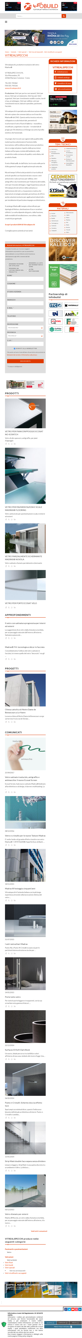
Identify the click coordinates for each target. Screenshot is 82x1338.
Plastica (68, 220)
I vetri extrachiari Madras (16, 944)
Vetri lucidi (9, 1265)
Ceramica (53, 228)
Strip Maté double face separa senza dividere (25, 1161)
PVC (67, 222)
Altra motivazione (34, 270)
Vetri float (9, 1262)
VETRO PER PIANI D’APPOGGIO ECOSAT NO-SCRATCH (24, 433)
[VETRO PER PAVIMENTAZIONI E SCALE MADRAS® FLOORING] (25, 476)
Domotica (53, 158)
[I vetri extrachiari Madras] (25, 920)
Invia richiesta (25, 361)
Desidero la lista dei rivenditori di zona (36, 264)
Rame (67, 225)
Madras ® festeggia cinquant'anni (20, 888)
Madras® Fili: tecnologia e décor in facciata (24, 647)
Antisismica (54, 149)
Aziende (13, 52)
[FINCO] (72, 321)
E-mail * (10, 308)
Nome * (10, 275)
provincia (11, 332)
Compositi (53, 230)
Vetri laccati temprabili (36, 52)
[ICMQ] (56, 321)
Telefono (11, 316)
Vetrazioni (9, 1257)
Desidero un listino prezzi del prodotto (16, 270)
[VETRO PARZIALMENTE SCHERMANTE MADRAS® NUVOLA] (25, 538)
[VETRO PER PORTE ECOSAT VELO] (25, 585)
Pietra (67, 217)
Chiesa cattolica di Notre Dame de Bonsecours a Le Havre (20, 711)
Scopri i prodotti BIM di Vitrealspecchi (20, 225)
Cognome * (11, 283)
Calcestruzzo (54, 220)
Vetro (9, 1252)
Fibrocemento (69, 212)
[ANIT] (72, 313)
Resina (68, 227)
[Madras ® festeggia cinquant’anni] (25, 865)
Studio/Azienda (14, 292)
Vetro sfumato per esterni (16, 1214)
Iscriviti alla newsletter (26, 348)
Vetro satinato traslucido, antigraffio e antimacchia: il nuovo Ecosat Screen (22, 778)
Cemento (53, 225)
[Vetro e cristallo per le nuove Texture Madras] (25, 812)
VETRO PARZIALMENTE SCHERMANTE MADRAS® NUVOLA (23, 558)
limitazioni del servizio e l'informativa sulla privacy (22, 355)
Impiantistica (54, 164)
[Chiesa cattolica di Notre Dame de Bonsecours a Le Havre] (25, 690)
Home (7, 52)
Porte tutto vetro (13, 997)
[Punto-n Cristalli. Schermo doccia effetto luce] (25, 1079)
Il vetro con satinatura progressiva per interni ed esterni (25, 624)
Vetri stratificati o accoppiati (53, 52)
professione (12, 324)
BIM (52, 155)
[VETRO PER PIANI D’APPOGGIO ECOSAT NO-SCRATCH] (25, 413)
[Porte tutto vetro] (25, 973)
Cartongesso (54, 223)
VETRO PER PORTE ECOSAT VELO (21, 603)
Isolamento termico (71, 148)
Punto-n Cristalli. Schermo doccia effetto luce (23, 1104)
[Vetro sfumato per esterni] (25, 1191)
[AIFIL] (72, 329)
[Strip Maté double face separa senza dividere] (25, 1138)
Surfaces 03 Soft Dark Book (17, 1050)
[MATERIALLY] (72, 305)
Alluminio (53, 215)
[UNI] (56, 313)
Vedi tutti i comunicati (39, 1231)
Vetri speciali (22, 52)
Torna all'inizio (74, 1308)
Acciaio (53, 213)
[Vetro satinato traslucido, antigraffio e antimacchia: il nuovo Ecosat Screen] (25, 754)
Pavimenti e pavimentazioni (16, 1249)
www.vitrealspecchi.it (13, 88)
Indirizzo (11, 300)
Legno (67, 215)
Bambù (53, 218)
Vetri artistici (12, 1260)
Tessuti (68, 229)
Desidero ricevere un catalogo (16, 264)
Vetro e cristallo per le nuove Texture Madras (25, 835)
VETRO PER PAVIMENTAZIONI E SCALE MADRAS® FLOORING (23, 508)
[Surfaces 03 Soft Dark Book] (25, 1026)
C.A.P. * (10, 340)
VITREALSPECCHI (63, 67)
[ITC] (56, 305)
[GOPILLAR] (56, 329)
